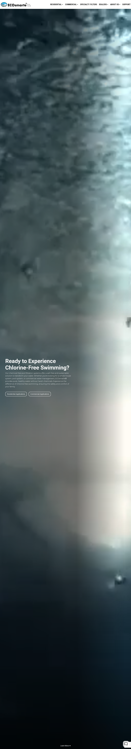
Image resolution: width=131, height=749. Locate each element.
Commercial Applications (39, 394)
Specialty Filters (88, 4)
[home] (16, 4)
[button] (56, 4)
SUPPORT (126, 4)
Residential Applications (16, 394)
